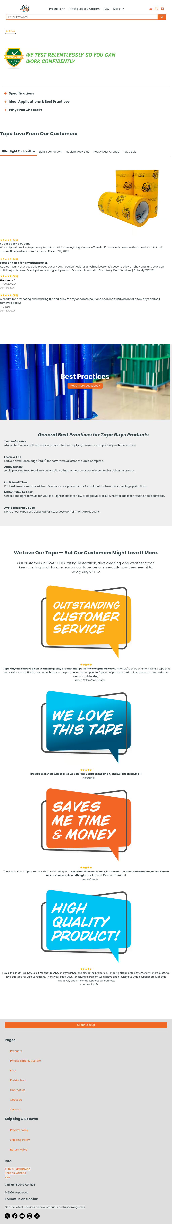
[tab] (18, 151)
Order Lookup (86, 1025)
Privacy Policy (19, 1130)
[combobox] (80, 16)
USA (7, 1177)
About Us (16, 1100)
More (116, 9)
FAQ (106, 9)
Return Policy (18, 1149)
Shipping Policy (20, 1140)
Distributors (18, 1080)
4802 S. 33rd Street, (18, 1169)
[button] (153, 8)
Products (55, 9)
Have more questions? (85, 386)
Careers (15, 1109)
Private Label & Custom (84, 9)
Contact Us (17, 1090)
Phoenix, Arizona (15, 1173)
